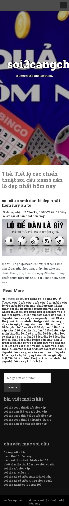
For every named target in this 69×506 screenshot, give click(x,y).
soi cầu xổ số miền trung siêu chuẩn (28, 480)
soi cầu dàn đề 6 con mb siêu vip (25, 423)
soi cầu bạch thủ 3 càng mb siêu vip (28, 415)
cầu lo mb (32, 302)
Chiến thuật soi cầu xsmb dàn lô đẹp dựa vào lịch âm (33, 307)
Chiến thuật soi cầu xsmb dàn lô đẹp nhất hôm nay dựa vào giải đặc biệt (33, 316)
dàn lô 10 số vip (25, 333)
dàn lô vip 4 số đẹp (29, 343)
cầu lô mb (18, 302)
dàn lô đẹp (18, 339)
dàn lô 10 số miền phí (22, 330)
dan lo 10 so (19, 327)
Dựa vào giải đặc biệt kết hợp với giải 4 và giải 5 (33, 344)
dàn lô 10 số (36, 327)
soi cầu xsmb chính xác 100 (39, 298)
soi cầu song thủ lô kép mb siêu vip (27, 419)
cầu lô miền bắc (50, 302)
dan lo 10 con (45, 324)
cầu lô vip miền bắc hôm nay (34, 304)
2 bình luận (34, 361)
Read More (13, 290)
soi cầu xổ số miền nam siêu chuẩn (27, 476)
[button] (63, 5)
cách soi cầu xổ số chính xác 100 (26, 460)
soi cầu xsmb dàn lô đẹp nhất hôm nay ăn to (31, 203)
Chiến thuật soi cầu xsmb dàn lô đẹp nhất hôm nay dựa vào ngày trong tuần (33, 321)
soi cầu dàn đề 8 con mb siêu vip (25, 411)
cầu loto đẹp (45, 305)
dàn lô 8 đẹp (51, 336)
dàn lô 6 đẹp (34, 336)
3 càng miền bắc (14, 452)
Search (12, 387)
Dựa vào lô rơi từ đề (25, 349)
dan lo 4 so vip (15, 336)
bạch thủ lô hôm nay (18, 456)
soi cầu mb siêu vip (17, 468)
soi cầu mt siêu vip (16, 472)
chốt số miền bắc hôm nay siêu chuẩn (29, 464)
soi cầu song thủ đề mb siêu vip (25, 407)
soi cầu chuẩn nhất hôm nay (25, 216)
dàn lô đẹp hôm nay (39, 339)
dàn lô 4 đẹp (45, 333)
